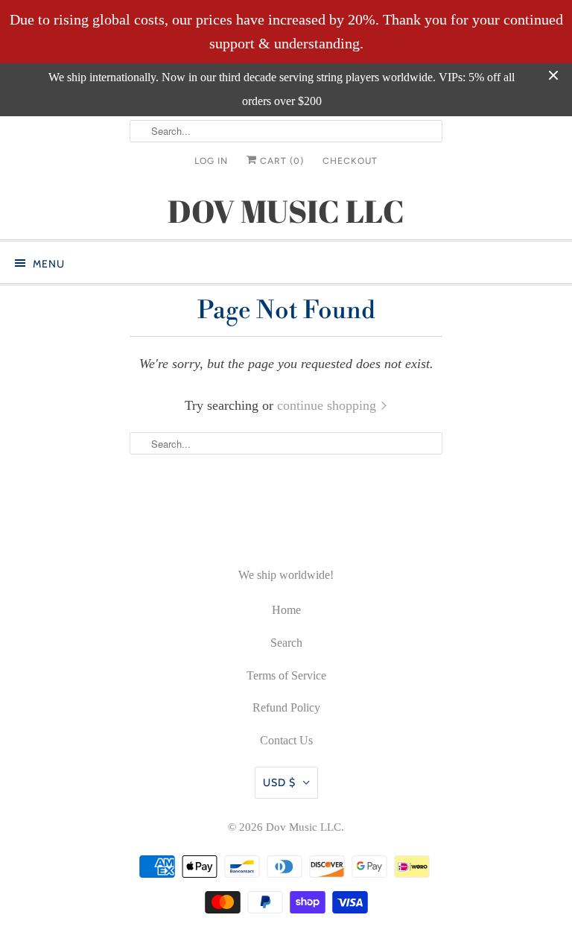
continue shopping (328, 405)
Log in (211, 161)
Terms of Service (286, 675)
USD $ (279, 782)
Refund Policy (286, 707)
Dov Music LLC (303, 827)
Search (286, 642)
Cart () (280, 161)
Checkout (350, 161)
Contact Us (286, 740)
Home (286, 610)
